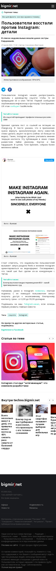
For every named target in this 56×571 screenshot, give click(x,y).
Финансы (33, 508)
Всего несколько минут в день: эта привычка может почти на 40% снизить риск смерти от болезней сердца (7, 432)
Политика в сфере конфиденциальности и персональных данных (27, 540)
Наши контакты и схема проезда (16, 534)
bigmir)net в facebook (12, 329)
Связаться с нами (9, 536)
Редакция (39, 534)
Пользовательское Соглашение (18, 538)
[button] (49, 338)
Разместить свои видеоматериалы (37, 536)
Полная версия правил (11, 567)
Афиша (4, 504)
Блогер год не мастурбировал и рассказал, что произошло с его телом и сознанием (24, 426)
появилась (40, 290)
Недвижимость (36, 504)
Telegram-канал (31, 304)
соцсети (12, 315)
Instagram (23, 315)
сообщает (15, 106)
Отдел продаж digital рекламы (33, 545)
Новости (5, 508)
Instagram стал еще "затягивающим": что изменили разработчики (24, 384)
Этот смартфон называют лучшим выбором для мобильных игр (42, 425)
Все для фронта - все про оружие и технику (21, 17)
